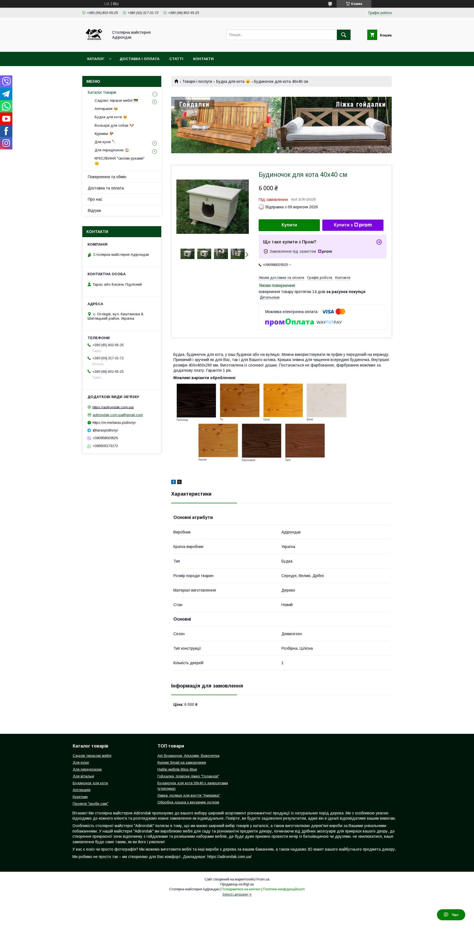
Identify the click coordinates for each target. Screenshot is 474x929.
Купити (289, 225)
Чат (455, 915)
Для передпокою (87, 769)
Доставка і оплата (139, 59)
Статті (176, 59)
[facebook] (173, 483)
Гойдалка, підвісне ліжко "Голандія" (188, 776)
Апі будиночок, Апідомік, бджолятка (188, 756)
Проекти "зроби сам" (90, 804)
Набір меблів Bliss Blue (177, 769)
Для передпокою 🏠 (112, 150)
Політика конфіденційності (284, 889)
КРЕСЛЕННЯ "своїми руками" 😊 (120, 160)
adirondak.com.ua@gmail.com (118, 415)
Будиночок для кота (90, 783)
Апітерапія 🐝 (106, 109)
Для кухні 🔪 (105, 142)
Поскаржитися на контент (241, 889)
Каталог (95, 59)
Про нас (95, 199)
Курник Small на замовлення (181, 762)
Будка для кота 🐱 (233, 81)
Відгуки (94, 210)
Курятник (80, 797)
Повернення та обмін (107, 177)
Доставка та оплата (106, 188)
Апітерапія (82, 790)
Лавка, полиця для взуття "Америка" (188, 795)
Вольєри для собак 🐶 (114, 125)
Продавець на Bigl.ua (237, 884)
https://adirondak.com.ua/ (113, 407)
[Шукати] (344, 35)
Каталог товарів (102, 92)
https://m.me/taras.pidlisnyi (114, 423)
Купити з (343, 225)
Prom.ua (262, 879)
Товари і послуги (197, 81)
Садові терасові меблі (92, 756)
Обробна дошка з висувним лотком (188, 802)
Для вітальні (83, 776)
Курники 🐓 (104, 134)
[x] (179, 483)
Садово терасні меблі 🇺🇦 (116, 100)
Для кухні (81, 762)
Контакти (203, 59)
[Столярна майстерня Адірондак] (94, 44)
